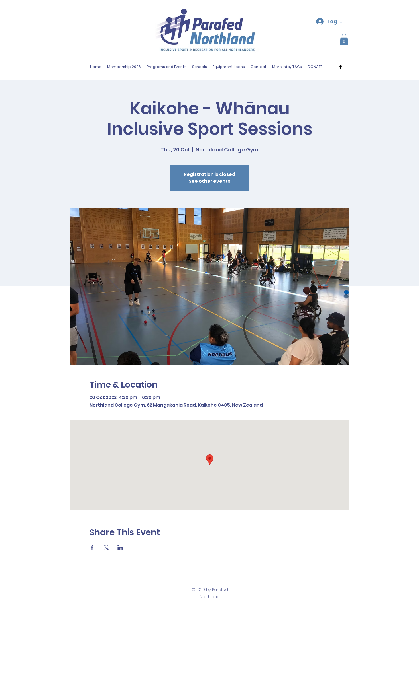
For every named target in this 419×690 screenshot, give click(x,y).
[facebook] (340, 67)
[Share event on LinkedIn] (120, 547)
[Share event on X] (106, 547)
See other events (209, 181)
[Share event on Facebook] (92, 547)
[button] (344, 39)
